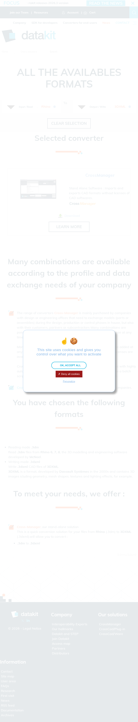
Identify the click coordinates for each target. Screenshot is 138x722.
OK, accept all (70, 365)
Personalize (69, 381)
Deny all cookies (70, 374)
